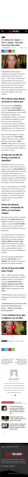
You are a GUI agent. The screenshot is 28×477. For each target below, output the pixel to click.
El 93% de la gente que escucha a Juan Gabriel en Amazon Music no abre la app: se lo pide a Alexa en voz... (17, 410)
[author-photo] (14, 377)
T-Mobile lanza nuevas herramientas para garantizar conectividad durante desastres (21, 362)
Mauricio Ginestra (7, 47)
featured (17, 341)
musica (21, 341)
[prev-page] (2, 433)
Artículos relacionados (7, 402)
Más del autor (18, 402)
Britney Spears (11, 341)
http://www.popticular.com (14, 381)
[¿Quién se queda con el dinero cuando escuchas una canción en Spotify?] (5, 418)
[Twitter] (6, 51)
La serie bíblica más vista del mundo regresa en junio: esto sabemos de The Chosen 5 (7, 362)
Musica (6, 35)
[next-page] (5, 433)
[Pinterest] (9, 51)
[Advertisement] (14, 15)
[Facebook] (2, 51)
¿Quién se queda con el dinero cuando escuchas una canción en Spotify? (18, 418)
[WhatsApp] (13, 51)
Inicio (2, 35)
